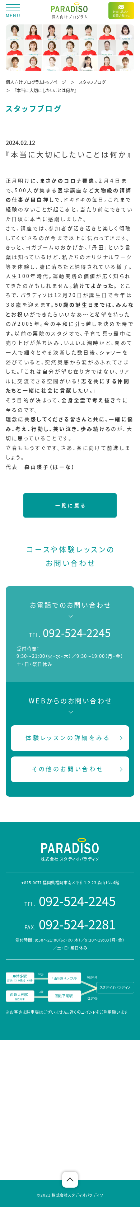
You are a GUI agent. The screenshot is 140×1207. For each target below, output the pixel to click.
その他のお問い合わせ (68, 768)
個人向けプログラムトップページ (36, 82)
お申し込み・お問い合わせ (121, 13)
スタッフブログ (92, 82)
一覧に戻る (71, 505)
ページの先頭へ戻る (70, 1180)
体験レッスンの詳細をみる (68, 737)
